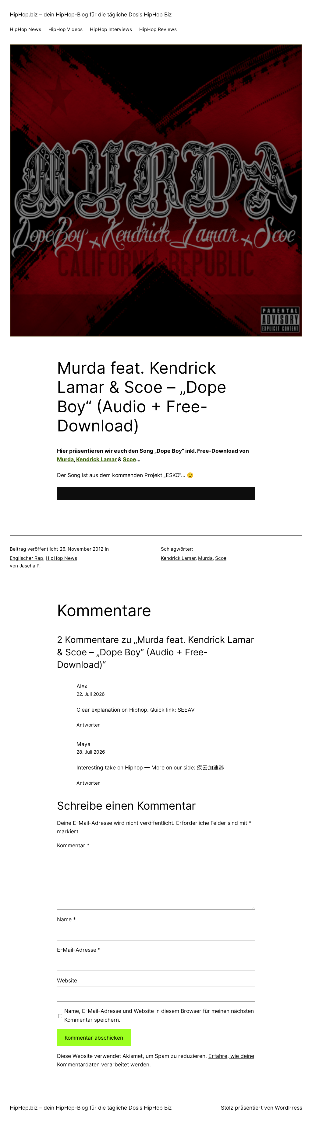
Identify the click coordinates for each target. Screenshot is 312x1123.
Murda (65, 459)
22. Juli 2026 (90, 694)
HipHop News (61, 558)
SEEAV (186, 709)
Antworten (88, 725)
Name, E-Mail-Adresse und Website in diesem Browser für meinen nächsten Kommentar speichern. (159, 1015)
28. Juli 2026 (90, 752)
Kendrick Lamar (96, 459)
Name (66, 919)
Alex (81, 686)
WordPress (288, 1107)
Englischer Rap (26, 558)
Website (67, 980)
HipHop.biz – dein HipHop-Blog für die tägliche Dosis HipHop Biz (91, 14)
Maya (83, 744)
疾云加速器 (210, 767)
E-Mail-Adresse (79, 950)
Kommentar (73, 845)
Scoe (129, 459)
